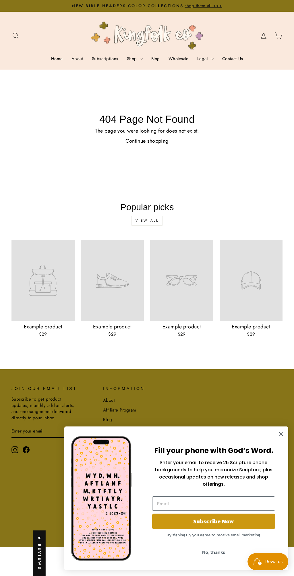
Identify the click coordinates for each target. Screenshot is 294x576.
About (77, 59)
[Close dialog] (281, 434)
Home (57, 59)
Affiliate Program (119, 410)
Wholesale (179, 59)
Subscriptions (105, 59)
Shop (132, 59)
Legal (203, 59)
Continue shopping (147, 141)
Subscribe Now (213, 521)
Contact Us (232, 59)
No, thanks (213, 552)
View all (147, 220)
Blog (155, 59)
